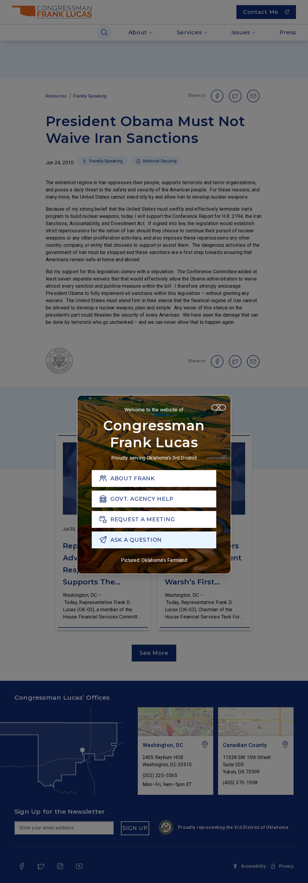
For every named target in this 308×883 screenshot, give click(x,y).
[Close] (218, 407)
